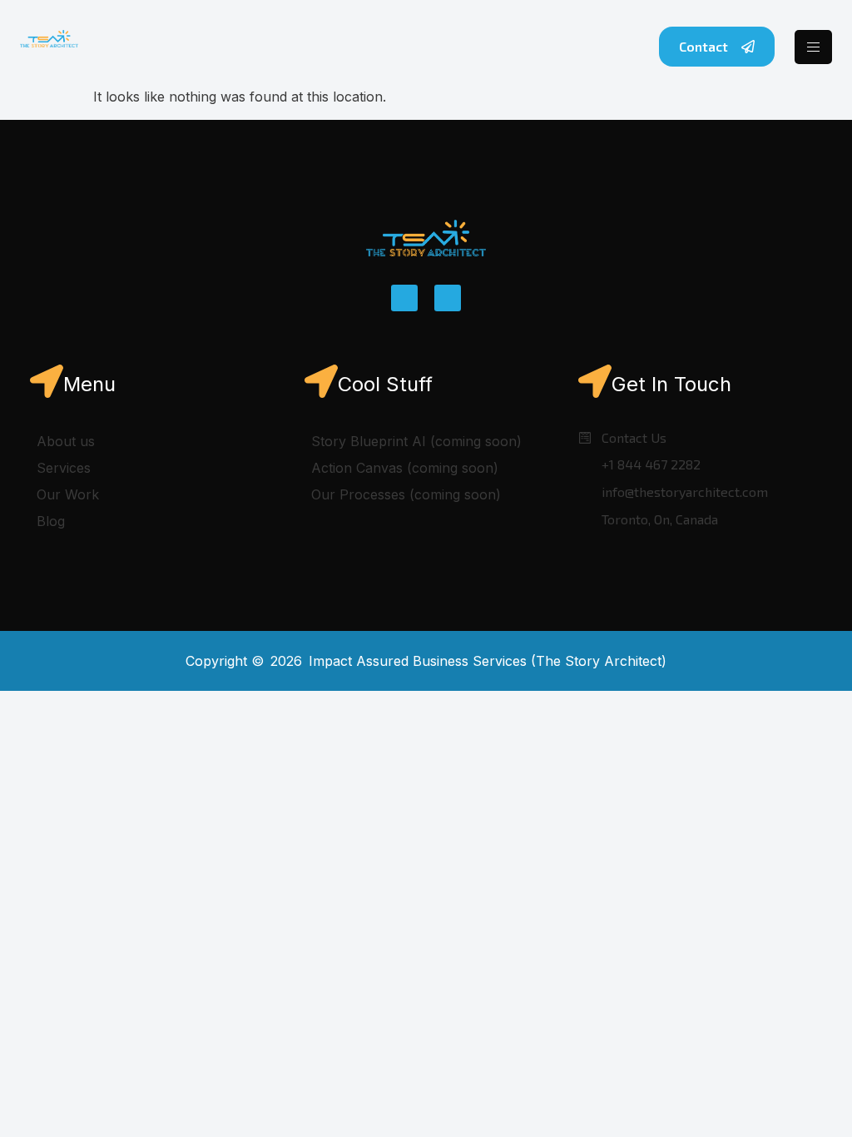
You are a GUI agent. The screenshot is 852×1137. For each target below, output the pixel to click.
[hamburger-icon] (813, 47)
